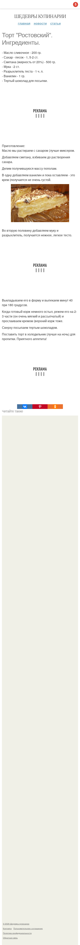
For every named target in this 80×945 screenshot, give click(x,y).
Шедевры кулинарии (40, 16)
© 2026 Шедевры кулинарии (16, 923)
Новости (40, 23)
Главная (24, 23)
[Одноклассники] (55, 406)
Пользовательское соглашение (28, 928)
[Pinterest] (40, 406)
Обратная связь (10, 937)
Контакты (7, 928)
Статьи (55, 23)
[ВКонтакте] (24, 406)
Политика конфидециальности (17, 933)
